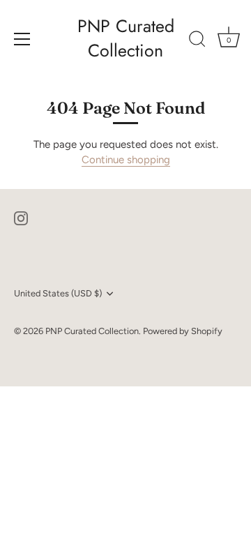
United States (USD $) (58, 293)
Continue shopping (126, 159)
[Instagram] (21, 217)
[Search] (197, 41)
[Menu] (22, 39)
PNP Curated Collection (125, 38)
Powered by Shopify (182, 331)
